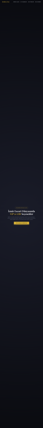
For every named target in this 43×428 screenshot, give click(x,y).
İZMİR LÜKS (5, 2)
